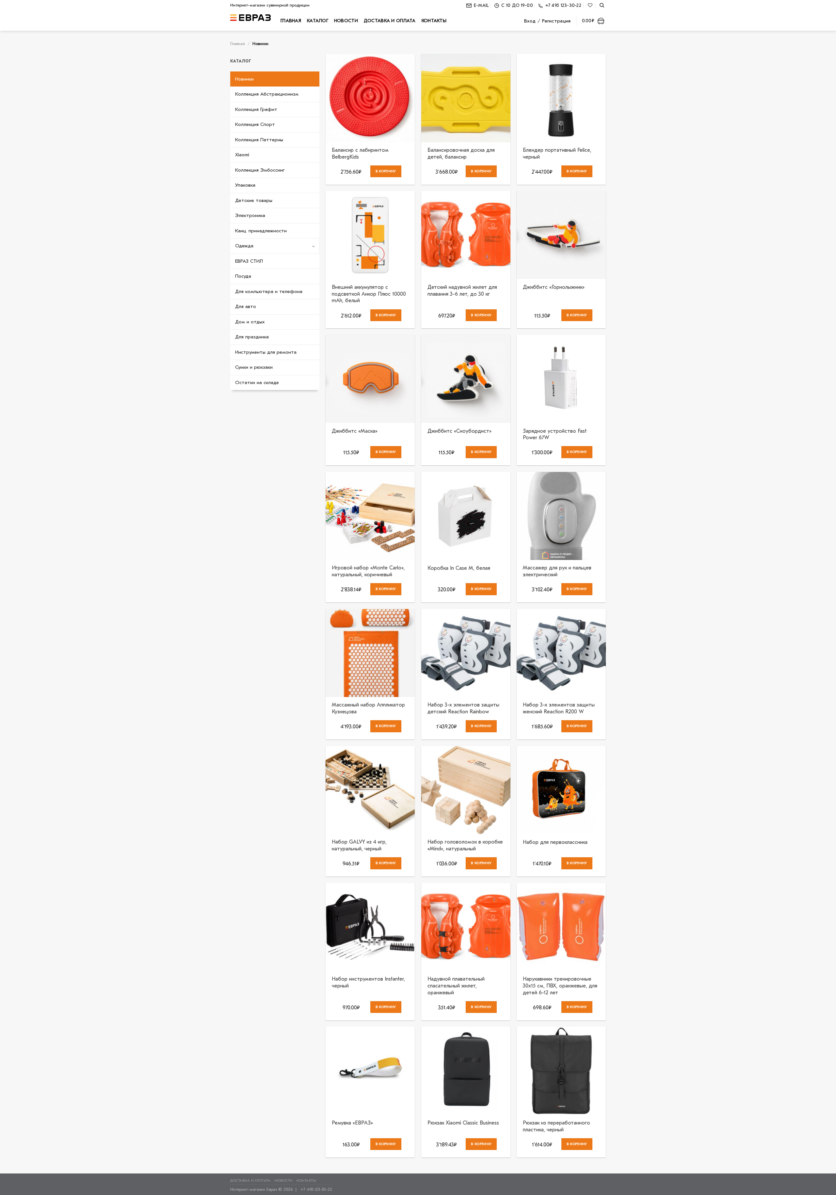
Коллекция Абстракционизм (266, 94)
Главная (291, 20)
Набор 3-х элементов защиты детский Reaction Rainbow (463, 708)
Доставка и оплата (390, 20)
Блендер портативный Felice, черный (557, 153)
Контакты (434, 20)
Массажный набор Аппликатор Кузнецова (368, 708)
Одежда (244, 246)
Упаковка (245, 185)
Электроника (250, 215)
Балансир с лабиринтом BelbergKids (360, 153)
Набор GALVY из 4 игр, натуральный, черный (359, 845)
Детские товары (253, 200)
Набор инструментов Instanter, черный (368, 982)
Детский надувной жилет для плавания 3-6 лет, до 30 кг (462, 290)
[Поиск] (602, 5)
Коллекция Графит (256, 109)
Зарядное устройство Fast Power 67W (555, 434)
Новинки (244, 79)
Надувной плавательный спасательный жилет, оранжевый (456, 986)
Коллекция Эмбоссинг (259, 170)
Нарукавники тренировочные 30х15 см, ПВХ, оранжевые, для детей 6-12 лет (560, 986)
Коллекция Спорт (255, 124)
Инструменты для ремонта (266, 352)
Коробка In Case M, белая (458, 568)
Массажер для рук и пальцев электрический (557, 571)
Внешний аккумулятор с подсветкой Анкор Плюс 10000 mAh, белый (369, 294)
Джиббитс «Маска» (355, 431)
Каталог (317, 20)
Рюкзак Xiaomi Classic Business (463, 1123)
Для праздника (252, 337)
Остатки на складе (257, 382)
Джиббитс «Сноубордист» (459, 431)
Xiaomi (242, 155)
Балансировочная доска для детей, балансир (461, 153)
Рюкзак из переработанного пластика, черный (556, 1126)
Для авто (245, 306)
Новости (346, 20)
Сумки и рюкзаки (254, 367)
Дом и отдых (250, 322)
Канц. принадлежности (261, 231)
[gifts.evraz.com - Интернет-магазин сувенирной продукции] (250, 17)
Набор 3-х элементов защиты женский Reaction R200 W (559, 708)
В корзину (386, 171)
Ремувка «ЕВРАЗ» (352, 1123)
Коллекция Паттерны (259, 140)
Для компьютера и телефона (268, 291)
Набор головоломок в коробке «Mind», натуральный (465, 845)
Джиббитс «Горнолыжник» (554, 287)
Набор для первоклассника (555, 842)
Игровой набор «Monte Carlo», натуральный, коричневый (368, 571)
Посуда (243, 276)
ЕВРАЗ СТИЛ (249, 261)
